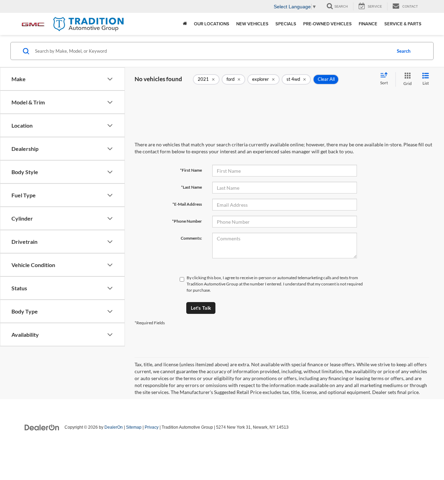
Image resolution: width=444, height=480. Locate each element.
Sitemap (134, 427)
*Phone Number (187, 221)
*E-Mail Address (187, 204)
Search (403, 51)
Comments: (191, 238)
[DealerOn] (42, 427)
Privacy (152, 427)
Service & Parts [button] (402, 23)
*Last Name (191, 187)
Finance (368, 23)
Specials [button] (285, 23)
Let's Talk (201, 308)
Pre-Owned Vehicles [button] (327, 23)
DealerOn (113, 427)
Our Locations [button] (211, 23)
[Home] (184, 24)
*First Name (191, 170)
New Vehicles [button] (252, 23)
